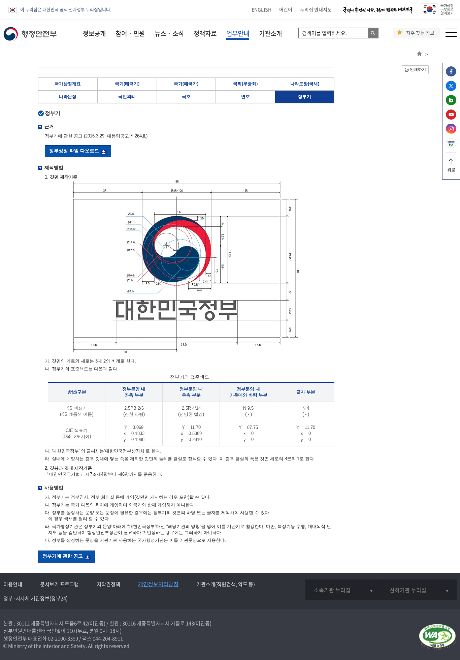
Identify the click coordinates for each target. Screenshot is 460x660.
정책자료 (205, 33)
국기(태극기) (127, 83)
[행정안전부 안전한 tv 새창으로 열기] (451, 146)
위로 (451, 169)
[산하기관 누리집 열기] (419, 589)
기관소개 (270, 33)
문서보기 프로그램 (59, 584)
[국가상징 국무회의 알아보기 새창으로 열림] (437, 13)
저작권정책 (108, 584)
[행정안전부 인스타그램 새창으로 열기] (451, 132)
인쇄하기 (418, 69)
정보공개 (94, 33)
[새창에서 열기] (437, 637)
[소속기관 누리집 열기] (343, 589)
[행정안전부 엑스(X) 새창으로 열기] (451, 89)
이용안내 (12, 584)
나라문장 (67, 96)
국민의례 (127, 96)
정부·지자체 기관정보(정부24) (35, 598)
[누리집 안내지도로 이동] (451, 35)
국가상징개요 (68, 83)
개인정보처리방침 (158, 584)
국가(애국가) (186, 83)
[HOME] (419, 54)
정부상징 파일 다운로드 (74, 150)
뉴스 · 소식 (169, 33)
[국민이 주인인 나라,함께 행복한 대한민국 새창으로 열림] (378, 13)
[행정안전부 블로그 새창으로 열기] (451, 103)
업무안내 (237, 33)
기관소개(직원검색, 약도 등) (225, 584)
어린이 (285, 9)
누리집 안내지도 (316, 9)
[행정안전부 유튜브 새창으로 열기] (451, 118)
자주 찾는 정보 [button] (420, 33)
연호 (245, 96)
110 (71, 630)
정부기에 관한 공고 (62, 556)
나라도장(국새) (304, 83)
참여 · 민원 (130, 33)
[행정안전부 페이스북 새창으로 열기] (451, 74)
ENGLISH (261, 9)
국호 (186, 96)
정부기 (304, 96)
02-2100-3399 (63, 638)
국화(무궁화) (245, 83)
